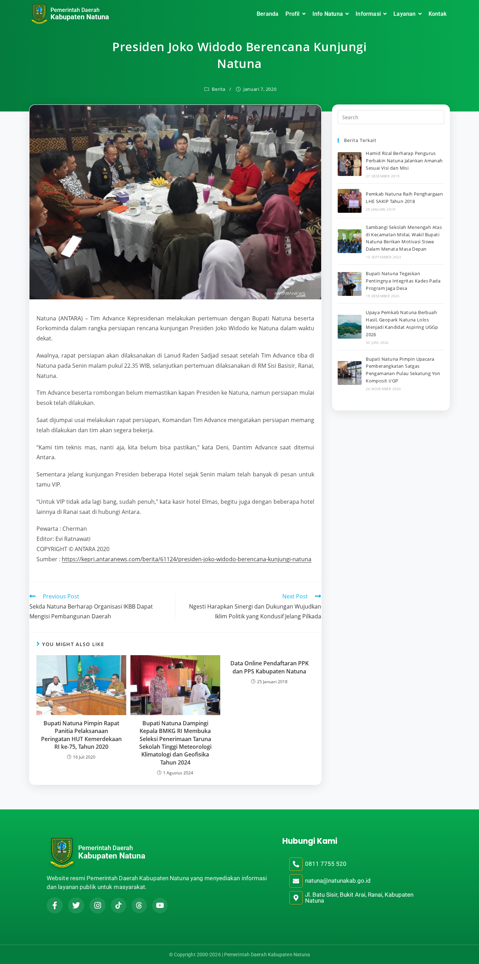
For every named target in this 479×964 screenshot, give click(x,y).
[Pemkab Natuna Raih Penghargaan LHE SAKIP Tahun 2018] (350, 201)
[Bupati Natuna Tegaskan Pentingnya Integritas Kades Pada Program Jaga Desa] (350, 284)
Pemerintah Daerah (75, 10)
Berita (218, 89)
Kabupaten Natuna (79, 17)
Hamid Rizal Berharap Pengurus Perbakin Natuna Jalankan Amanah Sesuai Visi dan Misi (404, 160)
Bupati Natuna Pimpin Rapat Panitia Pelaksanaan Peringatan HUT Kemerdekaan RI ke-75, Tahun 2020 (81, 735)
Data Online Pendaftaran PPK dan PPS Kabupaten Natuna (269, 667)
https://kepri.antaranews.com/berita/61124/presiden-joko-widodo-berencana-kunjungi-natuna (186, 559)
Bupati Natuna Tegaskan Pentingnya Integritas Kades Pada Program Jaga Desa (403, 280)
